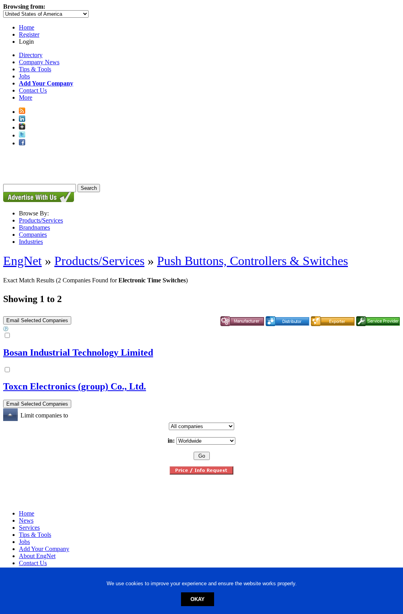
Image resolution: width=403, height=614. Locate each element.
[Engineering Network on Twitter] (22, 135)
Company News (39, 62)
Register (29, 34)
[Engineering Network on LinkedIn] (22, 119)
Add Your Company (44, 548)
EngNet (22, 261)
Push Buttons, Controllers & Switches (252, 261)
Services (29, 527)
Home (26, 27)
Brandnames (34, 227)
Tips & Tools (35, 69)
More (25, 97)
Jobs (24, 76)
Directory (31, 55)
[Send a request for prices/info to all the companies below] (201, 472)
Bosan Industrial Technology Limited (78, 352)
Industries (31, 241)
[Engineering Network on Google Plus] (22, 127)
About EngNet (37, 556)
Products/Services (41, 220)
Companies (33, 234)
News (26, 520)
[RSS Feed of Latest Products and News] (22, 111)
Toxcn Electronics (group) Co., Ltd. (74, 386)
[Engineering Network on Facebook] (22, 143)
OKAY (197, 599)
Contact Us (33, 90)
